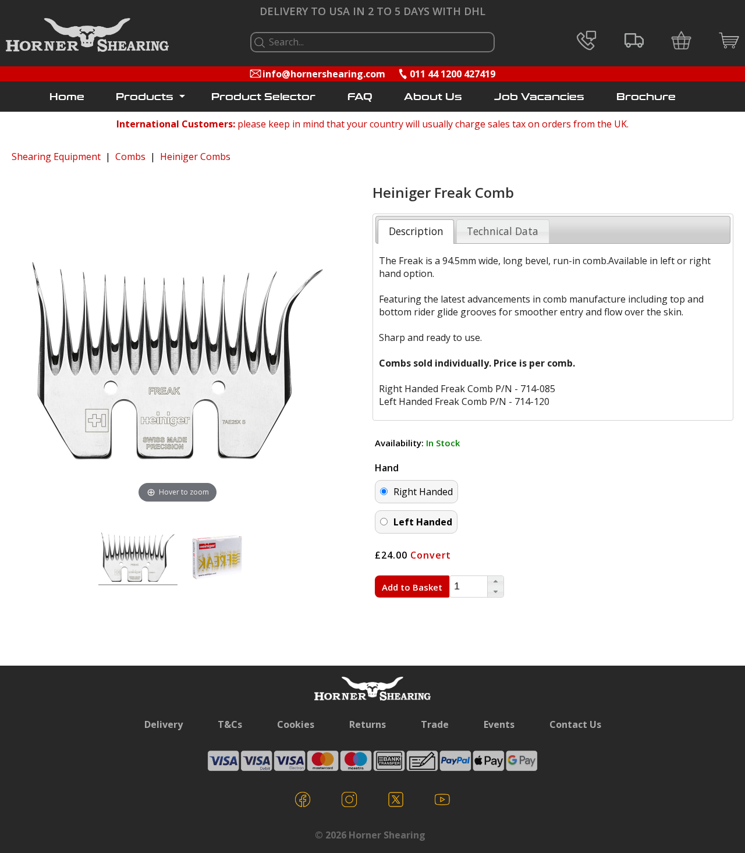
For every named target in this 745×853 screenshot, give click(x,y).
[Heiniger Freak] (138, 559)
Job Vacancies (539, 96)
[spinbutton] (468, 586)
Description (416, 231)
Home (66, 96)
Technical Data (502, 231)
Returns (367, 724)
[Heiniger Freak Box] (217, 559)
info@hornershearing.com (323, 73)
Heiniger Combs (195, 156)
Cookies (295, 724)
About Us (433, 96)
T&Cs (230, 724)
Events (499, 724)
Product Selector (263, 96)
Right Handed (423, 491)
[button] (495, 581)
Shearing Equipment (56, 156)
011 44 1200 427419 (452, 73)
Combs (130, 156)
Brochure (646, 96)
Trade (435, 724)
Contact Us (575, 724)
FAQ (359, 96)
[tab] (416, 231)
